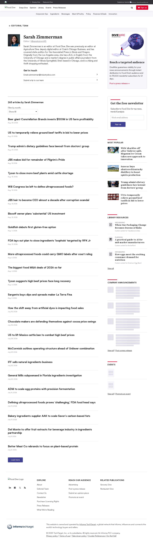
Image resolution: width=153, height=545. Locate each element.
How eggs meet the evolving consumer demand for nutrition (130, 257)
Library (41, 8)
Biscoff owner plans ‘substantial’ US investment (36, 213)
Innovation (113, 14)
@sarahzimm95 (38, 41)
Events (48, 8)
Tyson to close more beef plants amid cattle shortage (40, 173)
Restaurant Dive (48, 2)
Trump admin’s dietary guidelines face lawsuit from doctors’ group (48, 146)
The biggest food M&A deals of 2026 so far (35, 267)
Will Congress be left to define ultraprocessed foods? (40, 186)
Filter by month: (14, 107)
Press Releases (59, 8)
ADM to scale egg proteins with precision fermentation (41, 388)
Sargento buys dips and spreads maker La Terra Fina (40, 294)
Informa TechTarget (87, 524)
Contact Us (41, 493)
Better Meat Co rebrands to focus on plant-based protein (43, 446)
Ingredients (54, 14)
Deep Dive (23, 8)
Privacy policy (52, 536)
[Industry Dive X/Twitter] (19, 487)
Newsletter (41, 497)
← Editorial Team (18, 25)
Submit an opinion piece (79, 493)
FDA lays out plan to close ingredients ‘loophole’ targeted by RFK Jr (49, 240)
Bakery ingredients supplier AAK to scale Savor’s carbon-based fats (49, 415)
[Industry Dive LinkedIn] (9, 487)
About (39, 484)
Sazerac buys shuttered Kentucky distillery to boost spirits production (131, 170)
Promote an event (123, 394)
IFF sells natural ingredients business (30, 362)
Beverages (66, 14)
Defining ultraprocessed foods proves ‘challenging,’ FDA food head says (52, 402)
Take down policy (79, 536)
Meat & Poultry (78, 14)
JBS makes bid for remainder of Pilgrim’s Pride (36, 159)
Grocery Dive (36, 2)
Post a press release (120, 83)
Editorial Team (43, 489)
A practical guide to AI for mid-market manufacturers (129, 241)
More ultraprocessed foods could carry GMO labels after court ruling (50, 254)
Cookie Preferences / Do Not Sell (102, 536)
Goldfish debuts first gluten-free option (32, 227)
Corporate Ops (42, 14)
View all (111, 268)
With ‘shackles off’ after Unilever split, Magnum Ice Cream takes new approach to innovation (133, 154)
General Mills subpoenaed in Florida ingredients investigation (45, 375)
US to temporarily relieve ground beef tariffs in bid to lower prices (48, 132)
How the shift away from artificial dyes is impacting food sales (46, 308)
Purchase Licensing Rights (48, 501)
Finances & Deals (99, 14)
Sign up (144, 7)
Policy (88, 14)
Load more (15, 460)
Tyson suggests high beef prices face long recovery (39, 281)
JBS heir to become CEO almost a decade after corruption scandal (48, 200)
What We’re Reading (45, 510)
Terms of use (64, 536)
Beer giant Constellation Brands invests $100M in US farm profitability (51, 119)
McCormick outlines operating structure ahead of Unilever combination (51, 348)
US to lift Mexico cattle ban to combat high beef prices (41, 334)
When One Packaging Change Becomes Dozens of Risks (130, 226)
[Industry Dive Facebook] (14, 487)
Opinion (33, 8)
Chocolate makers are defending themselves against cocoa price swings (52, 321)
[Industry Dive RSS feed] (24, 487)
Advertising (73, 484)
